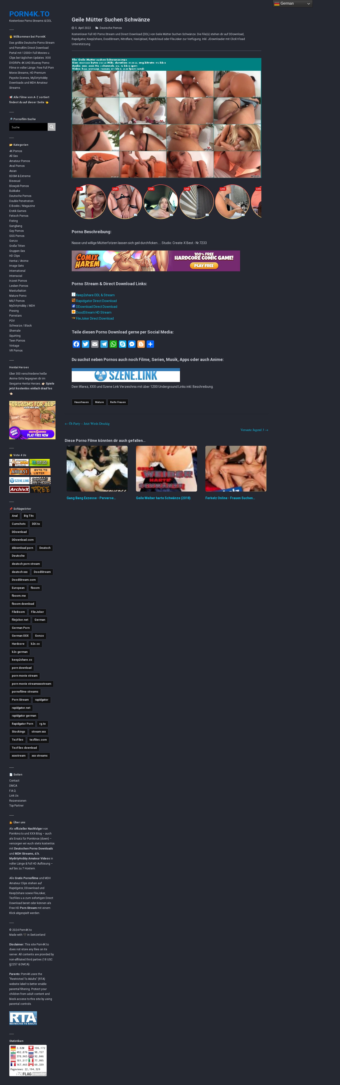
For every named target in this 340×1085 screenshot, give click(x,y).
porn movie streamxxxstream (31, 683)
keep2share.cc (22, 659)
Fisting (13, 221)
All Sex (13, 156)
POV (12, 320)
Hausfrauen (81, 402)
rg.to (42, 723)
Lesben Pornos (18, 285)
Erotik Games (17, 211)
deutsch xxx (20, 572)
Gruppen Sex (17, 251)
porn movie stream (24, 675)
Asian (13, 171)
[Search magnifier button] (52, 127)
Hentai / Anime (18, 261)
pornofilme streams (25, 691)
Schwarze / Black (20, 325)
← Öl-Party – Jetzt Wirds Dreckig (87, 423)
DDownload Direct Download (96, 307)
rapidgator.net (21, 707)
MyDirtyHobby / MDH (22, 305)
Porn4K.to (29, 13)
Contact (14, 780)
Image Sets (16, 265)
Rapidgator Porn (22, 723)
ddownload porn (22, 548)
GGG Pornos (17, 236)
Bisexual (14, 181)
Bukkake (14, 191)
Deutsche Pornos (20, 196)
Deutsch (44, 548)
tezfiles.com (38, 739)
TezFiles (17, 739)
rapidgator (41, 699)
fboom (35, 588)
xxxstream (18, 755)
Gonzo (13, 240)
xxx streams (40, 755)
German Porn (21, 628)
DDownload (19, 532)
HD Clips (14, 255)
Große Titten (17, 246)
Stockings (18, 731)
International (17, 270)
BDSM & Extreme (20, 176)
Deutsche (18, 555)
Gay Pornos (16, 230)
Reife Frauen (118, 402)
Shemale (15, 330)
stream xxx (38, 731)
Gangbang (15, 226)
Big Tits (29, 515)
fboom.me (19, 595)
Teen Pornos (17, 340)
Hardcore (18, 643)
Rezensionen (17, 800)
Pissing (14, 310)
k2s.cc (35, 643)
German (39, 619)
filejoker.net (20, 619)
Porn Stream (20, 699)
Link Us (14, 795)
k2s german (20, 652)
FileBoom (18, 612)
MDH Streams (24, 853)
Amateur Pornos (19, 161)
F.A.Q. (12, 790)
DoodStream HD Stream (93, 312)
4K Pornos (15, 151)
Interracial (15, 276)
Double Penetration (21, 201)
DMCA (13, 785)
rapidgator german (24, 715)
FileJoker (37, 612)
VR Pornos (16, 350)
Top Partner (16, 805)
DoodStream (42, 572)
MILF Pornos (17, 301)
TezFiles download (24, 747)
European (18, 588)
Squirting (15, 335)
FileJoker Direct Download (94, 318)
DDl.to (36, 524)
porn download (21, 667)
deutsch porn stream (26, 563)
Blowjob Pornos (19, 186)
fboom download (23, 603)
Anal (15, 515)
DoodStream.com (24, 579)
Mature (99, 402)
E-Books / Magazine (22, 206)
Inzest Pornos (18, 280)
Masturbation (17, 290)
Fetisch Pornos (18, 215)
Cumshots (19, 524)
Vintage (14, 345)
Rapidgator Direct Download (96, 301)
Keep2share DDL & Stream (95, 295)
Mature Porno (17, 295)
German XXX (20, 635)
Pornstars (15, 315)
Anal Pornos (17, 166)
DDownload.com (23, 539)
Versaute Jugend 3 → (254, 430)
